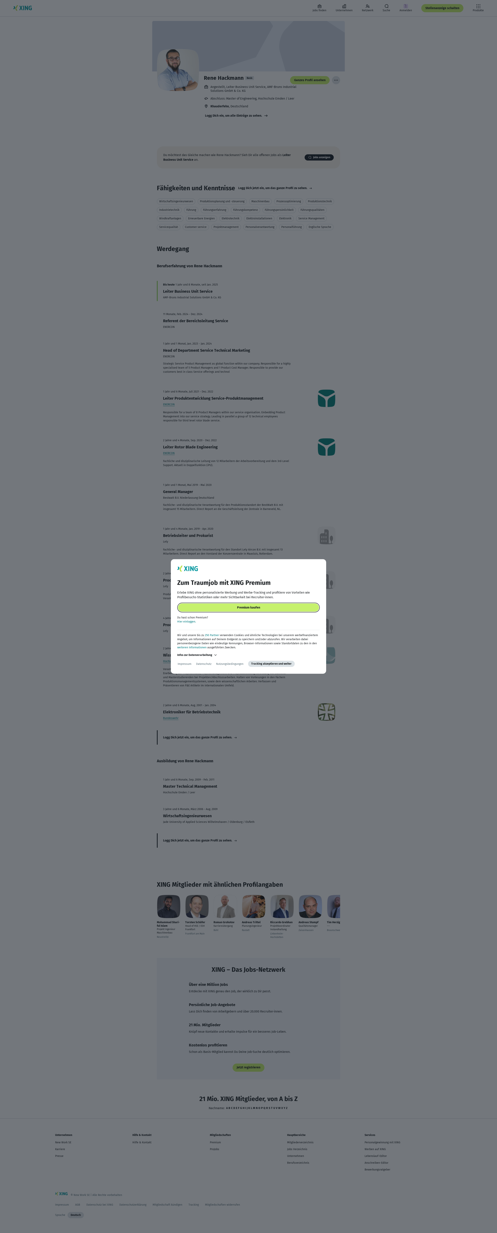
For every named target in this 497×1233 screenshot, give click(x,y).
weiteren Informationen (192, 647)
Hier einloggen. (186, 621)
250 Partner (212, 635)
